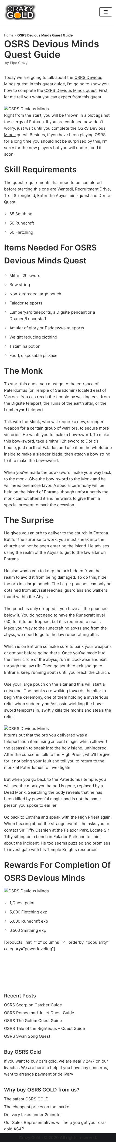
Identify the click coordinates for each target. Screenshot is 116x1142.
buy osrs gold (44, 1061)
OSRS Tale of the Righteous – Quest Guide (44, 1028)
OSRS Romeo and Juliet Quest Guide (39, 1012)
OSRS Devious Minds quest (70, 90)
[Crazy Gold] (20, 12)
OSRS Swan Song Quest (27, 1036)
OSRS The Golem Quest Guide (33, 1020)
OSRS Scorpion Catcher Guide (33, 1004)
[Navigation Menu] (105, 11)
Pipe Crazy (19, 63)
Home (8, 35)
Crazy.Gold (29, 1137)
